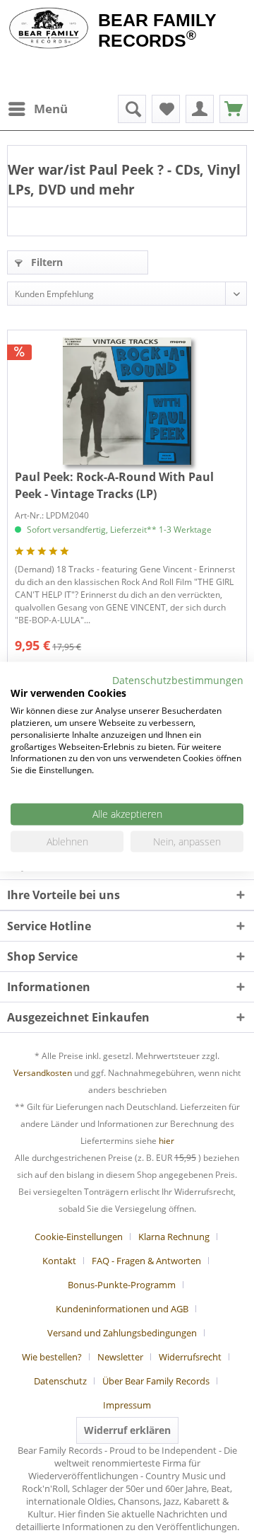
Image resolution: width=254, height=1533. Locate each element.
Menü (51, 108)
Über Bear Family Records (156, 1381)
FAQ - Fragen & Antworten (146, 1260)
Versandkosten (42, 1073)
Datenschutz (60, 1381)
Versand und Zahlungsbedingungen (122, 1332)
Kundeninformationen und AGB (122, 1308)
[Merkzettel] (166, 109)
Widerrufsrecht (190, 1356)
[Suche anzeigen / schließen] (132, 109)
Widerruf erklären (127, 1430)
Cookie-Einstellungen (79, 1236)
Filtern (45, 262)
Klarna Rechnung (174, 1236)
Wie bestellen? (52, 1356)
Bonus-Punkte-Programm (122, 1284)
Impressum (127, 1405)
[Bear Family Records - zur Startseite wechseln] (49, 29)
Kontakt (59, 1260)
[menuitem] (37, 109)
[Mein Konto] (200, 109)
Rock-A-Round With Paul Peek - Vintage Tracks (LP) (114, 485)
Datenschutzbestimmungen (177, 679)
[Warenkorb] (233, 109)
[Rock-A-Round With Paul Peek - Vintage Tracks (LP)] (127, 401)
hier (166, 1141)
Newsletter (120, 1356)
